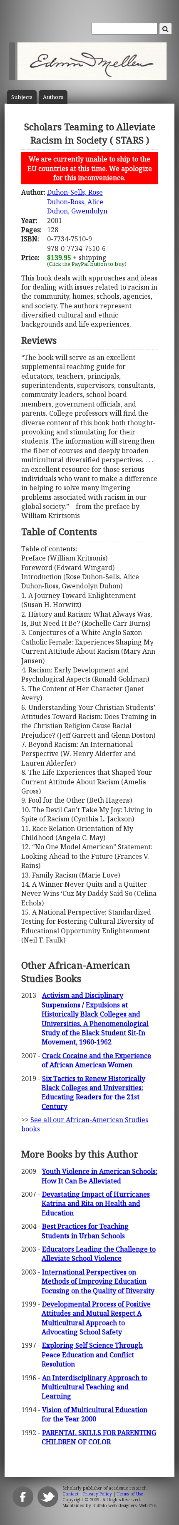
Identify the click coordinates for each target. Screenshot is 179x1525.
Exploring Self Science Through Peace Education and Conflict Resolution (92, 1355)
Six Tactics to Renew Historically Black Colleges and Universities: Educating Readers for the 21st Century (93, 1092)
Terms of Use (130, 1494)
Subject (21, 97)
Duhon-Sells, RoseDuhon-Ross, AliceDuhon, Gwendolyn (77, 202)
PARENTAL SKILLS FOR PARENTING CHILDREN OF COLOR (99, 1437)
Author (53, 97)
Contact (70, 1494)
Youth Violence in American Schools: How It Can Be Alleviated (99, 1176)
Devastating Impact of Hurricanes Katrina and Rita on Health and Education (96, 1204)
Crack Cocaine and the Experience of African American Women (96, 1060)
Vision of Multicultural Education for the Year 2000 (94, 1414)
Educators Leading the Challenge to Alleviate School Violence (99, 1254)
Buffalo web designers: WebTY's (124, 1505)
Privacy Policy (97, 1494)
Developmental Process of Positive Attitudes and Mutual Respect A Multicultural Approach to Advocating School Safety (96, 1318)
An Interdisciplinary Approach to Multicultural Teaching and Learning (94, 1387)
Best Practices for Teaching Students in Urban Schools (85, 1231)
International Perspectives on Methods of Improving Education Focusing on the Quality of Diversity (98, 1281)
